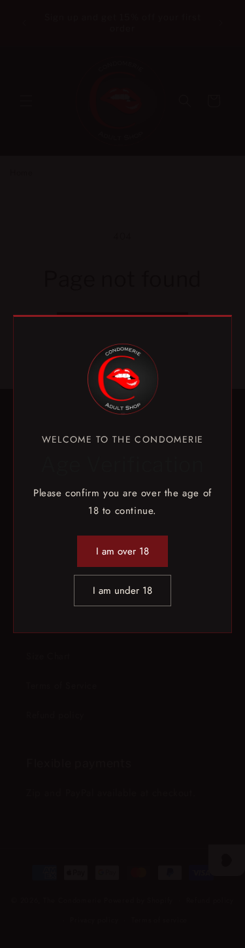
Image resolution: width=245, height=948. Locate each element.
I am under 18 (122, 590)
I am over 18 (122, 551)
